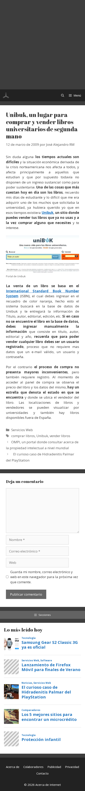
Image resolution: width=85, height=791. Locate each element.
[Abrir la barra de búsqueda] (62, 95)
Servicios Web (22, 430)
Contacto (42, 773)
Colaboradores (33, 767)
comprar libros (23, 436)
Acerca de (12, 767)
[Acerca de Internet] (6, 95)
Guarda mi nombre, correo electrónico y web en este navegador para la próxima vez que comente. (44, 577)
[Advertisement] (42, 44)
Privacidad (72, 767)
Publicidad (54, 767)
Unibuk (47, 212)
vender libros (60, 436)
